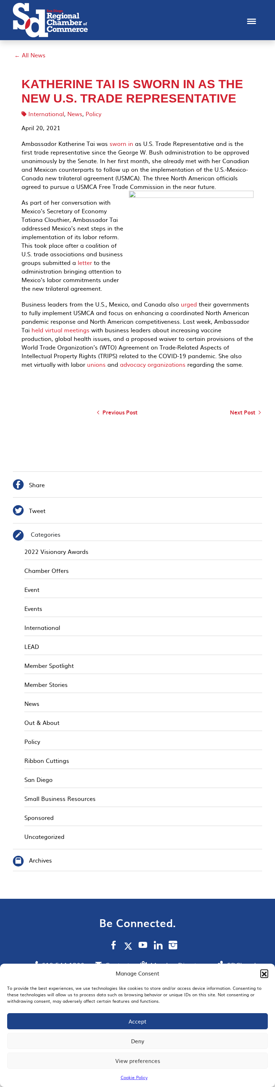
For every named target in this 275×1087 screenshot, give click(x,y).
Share (29, 485)
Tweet (29, 511)
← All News (29, 55)
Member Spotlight (49, 665)
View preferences (137, 1061)
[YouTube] (143, 946)
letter (84, 262)
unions (95, 364)
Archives (40, 860)
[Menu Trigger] (251, 20)
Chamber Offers (46, 570)
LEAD (31, 646)
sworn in (120, 143)
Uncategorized (44, 836)
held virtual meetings (61, 330)
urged (189, 304)
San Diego (38, 779)
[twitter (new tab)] (129, 945)
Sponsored (39, 817)
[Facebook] (113, 946)
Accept (137, 1021)
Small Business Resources (60, 798)
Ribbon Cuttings (46, 760)
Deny (137, 1041)
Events (33, 608)
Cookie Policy (134, 1077)
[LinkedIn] (158, 946)
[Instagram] (173, 946)
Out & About (41, 722)
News (74, 113)
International (46, 113)
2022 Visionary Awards (56, 551)
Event (31, 589)
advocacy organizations (152, 364)
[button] (264, 973)
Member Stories (46, 684)
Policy (93, 113)
